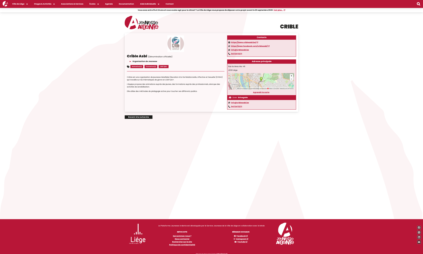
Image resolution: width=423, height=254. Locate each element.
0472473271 (236, 54)
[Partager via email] (419, 242)
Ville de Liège (18, 4)
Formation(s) (151, 66)
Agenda (109, 4)
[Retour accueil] (5, 4)
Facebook (241, 236)
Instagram (241, 239)
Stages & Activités (42, 4)
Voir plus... (278, 10)
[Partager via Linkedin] (419, 237)
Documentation (126, 4)
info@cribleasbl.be (240, 50)
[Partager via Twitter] (419, 232)
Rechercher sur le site (182, 242)
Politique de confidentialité (182, 245)
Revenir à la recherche (138, 117)
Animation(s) (137, 66)
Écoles (92, 4)
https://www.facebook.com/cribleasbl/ (249, 46)
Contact (170, 4)
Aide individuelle (148, 4)
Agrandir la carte (261, 92)
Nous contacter (182, 239)
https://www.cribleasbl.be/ (243, 42)
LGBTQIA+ (163, 66)
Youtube (241, 242)
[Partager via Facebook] (419, 227)
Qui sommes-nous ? (182, 236)
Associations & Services (72, 4)
